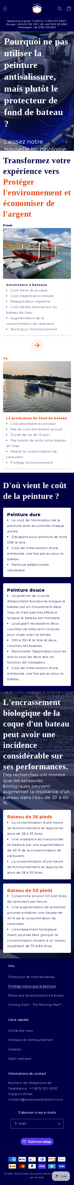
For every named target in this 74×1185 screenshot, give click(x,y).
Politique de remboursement (30, 1040)
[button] (5, 8)
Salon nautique (19, 1058)
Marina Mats (21, 1173)
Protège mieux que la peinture (32, 986)
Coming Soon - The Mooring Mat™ (35, 1005)
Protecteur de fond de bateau (31, 977)
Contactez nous (20, 1031)
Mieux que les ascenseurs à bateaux (36, 995)
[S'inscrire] (59, 1124)
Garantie (14, 1049)
